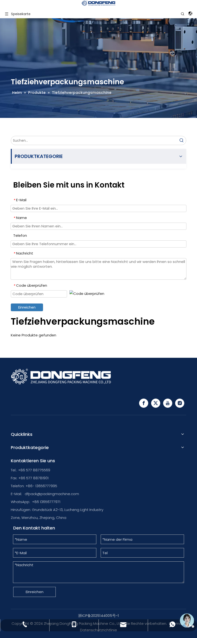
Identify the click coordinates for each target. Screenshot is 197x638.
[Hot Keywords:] (181, 140)
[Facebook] (143, 403)
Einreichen (27, 307)
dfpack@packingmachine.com (52, 493)
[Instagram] (179, 403)
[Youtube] (167, 403)
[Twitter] (155, 403)
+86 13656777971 (46, 501)
